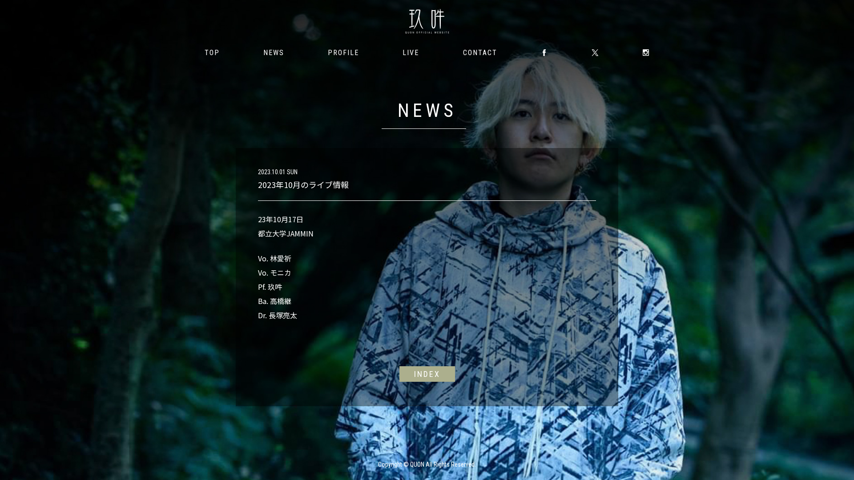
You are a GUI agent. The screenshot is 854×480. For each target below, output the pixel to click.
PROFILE (343, 52)
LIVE (411, 52)
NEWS (273, 52)
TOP (212, 52)
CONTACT (480, 52)
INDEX (427, 374)
